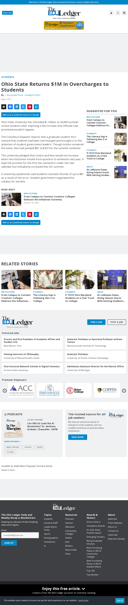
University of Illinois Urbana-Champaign (87, 358)
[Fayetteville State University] (107, 390)
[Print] (3, 106)
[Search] (117, 12)
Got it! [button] (120, 601)
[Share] (10, 106)
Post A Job (117, 322)
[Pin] (29, 106)
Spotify (40, 447)
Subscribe (7, 13)
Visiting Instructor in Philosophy (21, 354)
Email (3, 530)
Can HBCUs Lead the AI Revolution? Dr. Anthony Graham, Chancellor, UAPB (42, 426)
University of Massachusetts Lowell (22, 358)
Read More (78, 437)
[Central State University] (50, 390)
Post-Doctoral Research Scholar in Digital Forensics (32, 366)
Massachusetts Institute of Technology (86, 345)
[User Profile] (111, 12)
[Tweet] (23, 106)
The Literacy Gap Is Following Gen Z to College (97, 139)
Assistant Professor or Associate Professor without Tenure (94, 340)
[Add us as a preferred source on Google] (36, 106)
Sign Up (9, 543)
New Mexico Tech (13, 345)
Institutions (30, 193)
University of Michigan (78, 370)
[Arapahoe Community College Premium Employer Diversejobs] (78, 390)
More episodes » (12, 441)
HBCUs (90, 166)
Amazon (28, 447)
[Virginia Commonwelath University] (21, 390)
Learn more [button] (83, 600)
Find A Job (96, 322)
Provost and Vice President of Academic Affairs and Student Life (32, 340)
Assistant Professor (77, 354)
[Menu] (124, 12)
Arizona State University (16, 370)
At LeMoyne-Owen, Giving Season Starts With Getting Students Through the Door (99, 172)
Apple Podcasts (12, 447)
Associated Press (15, 95)
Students (7, 77)
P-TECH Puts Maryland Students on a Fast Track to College (99, 156)
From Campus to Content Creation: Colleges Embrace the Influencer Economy (49, 198)
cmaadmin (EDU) (32, 95)
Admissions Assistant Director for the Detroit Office (95, 366)
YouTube (10, 452)
